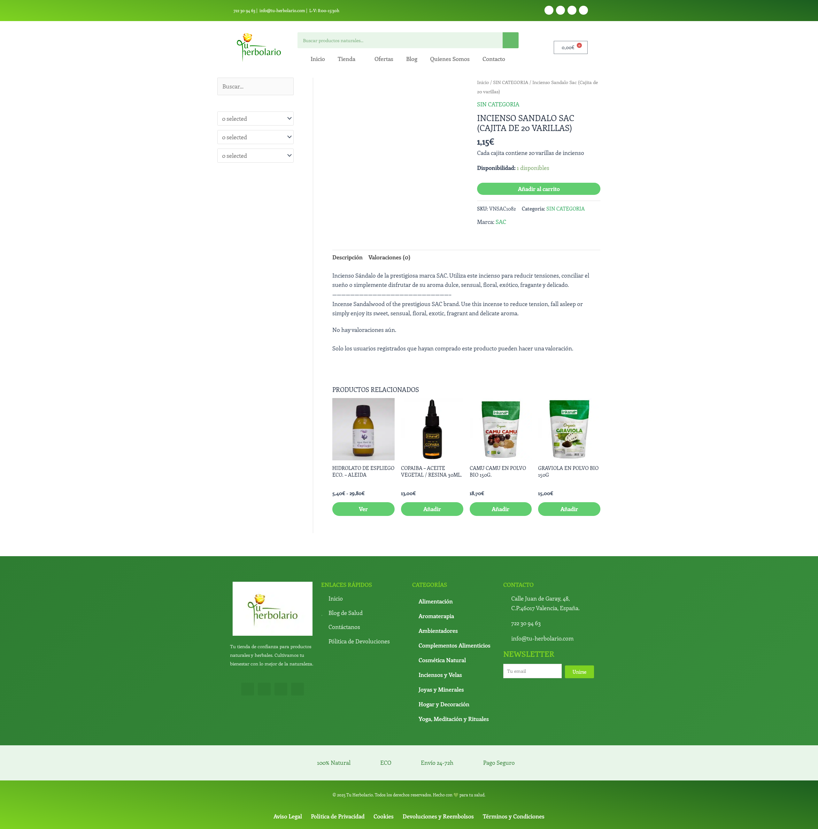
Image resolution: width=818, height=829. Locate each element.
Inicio (318, 59)
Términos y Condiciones (513, 772)
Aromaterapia (436, 571)
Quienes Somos (450, 59)
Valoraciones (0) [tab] (389, 257)
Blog (411, 59)
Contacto (493, 59)
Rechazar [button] (477, 818)
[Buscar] (511, 40)
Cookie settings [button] (511, 818)
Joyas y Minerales (441, 645)
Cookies (384, 772)
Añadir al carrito (539, 189)
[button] (455, 89)
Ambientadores (438, 586)
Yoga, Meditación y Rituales (454, 674)
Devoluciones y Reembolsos (438, 772)
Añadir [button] (432, 464)
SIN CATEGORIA (510, 82)
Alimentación (436, 557)
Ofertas (383, 59)
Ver (363, 464)
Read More (450, 818)
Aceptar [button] (425, 818)
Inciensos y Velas (440, 630)
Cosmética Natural (442, 615)
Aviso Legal (288, 772)
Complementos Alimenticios (454, 601)
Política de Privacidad (338, 772)
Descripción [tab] (347, 257)
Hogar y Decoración (444, 660)
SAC (501, 222)
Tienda (346, 59)
